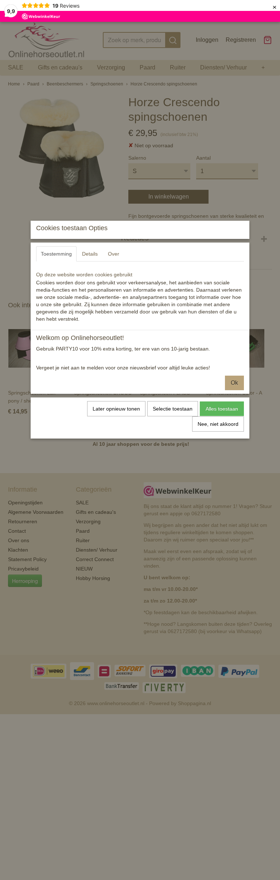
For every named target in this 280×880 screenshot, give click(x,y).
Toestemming (56, 254)
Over (113, 254)
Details (90, 254)
